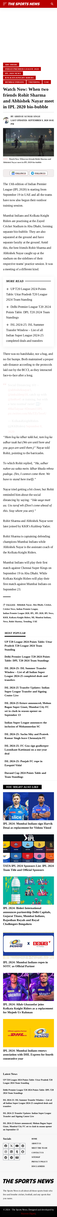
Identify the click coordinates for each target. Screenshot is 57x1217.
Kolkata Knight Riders (19, 78)
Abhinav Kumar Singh (27, 116)
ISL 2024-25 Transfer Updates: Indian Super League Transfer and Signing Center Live (27, 691)
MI (32, 617)
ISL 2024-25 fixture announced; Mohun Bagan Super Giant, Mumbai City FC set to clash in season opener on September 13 (27, 1126)
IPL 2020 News (13, 73)
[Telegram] (11, 1157)
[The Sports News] (24, 4)
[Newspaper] (17, 1157)
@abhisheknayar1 (19, 390)
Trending (34, 82)
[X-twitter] (11, 1145)
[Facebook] (6, 1145)
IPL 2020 (39, 613)
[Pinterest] (22, 1145)
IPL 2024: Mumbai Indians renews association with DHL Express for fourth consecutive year (28, 1054)
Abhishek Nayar (24, 605)
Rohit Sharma (15, 621)
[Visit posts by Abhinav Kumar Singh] (6, 120)
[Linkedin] (11, 1151)
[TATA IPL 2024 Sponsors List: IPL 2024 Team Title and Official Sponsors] (28, 848)
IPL (32, 613)
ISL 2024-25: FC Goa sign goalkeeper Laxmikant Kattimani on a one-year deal (27, 749)
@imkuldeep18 (18, 394)
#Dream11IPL (33, 409)
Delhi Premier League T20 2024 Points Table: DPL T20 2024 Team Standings (28, 312)
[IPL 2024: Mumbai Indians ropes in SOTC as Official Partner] (28, 945)
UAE (46, 82)
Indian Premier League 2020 (22, 69)
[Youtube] (17, 1145)
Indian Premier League (27, 609)
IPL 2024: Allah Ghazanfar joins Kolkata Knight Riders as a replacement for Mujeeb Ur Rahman (28, 1008)
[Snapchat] (22, 1151)
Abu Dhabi (11, 65)
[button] (5, 4)
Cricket (47, 605)
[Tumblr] (17, 1151)
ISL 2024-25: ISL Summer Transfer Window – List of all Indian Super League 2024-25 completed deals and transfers (27, 1103)
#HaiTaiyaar (16, 409)
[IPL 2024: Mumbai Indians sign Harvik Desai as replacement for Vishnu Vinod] (28, 806)
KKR (5, 617)
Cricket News (9, 609)
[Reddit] (6, 1157)
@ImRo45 (14, 399)
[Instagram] (6, 1151)
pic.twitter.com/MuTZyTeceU (27, 413)
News (5, 621)
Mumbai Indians (14, 82)
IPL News (49, 613)
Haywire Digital (28, 1213)
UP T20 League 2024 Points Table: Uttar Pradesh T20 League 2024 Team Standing (26, 294)
